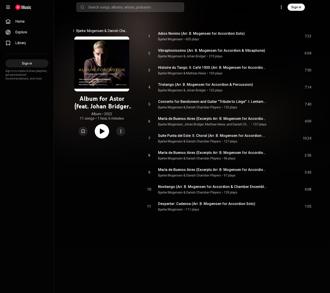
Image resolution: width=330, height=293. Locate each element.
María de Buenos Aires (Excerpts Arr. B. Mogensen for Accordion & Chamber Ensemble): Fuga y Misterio (212, 118)
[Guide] (8, 7)
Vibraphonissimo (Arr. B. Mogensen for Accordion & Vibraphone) (211, 50)
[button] (83, 131)
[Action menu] (120, 131)
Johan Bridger (196, 56)
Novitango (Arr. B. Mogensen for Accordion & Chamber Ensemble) (212, 187)
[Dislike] (283, 36)
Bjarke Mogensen (89, 31)
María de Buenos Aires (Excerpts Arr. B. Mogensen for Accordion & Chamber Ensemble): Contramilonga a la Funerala (212, 170)
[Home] (23, 7)
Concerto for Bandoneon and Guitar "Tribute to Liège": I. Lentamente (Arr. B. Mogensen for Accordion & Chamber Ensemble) (212, 101)
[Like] (274, 36)
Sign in (296, 7)
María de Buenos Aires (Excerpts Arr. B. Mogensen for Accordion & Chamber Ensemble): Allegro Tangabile (212, 153)
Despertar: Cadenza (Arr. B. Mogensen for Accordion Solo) (206, 204)
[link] (27, 21)
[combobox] (136, 7)
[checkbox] (308, 36)
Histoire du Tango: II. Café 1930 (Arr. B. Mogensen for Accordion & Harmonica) (212, 67)
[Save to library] (83, 131)
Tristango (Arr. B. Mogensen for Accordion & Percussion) (205, 84)
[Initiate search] (82, 7)
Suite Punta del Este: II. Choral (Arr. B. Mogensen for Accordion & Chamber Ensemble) (212, 136)
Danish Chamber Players (119, 31)
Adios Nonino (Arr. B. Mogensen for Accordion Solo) (201, 33)
